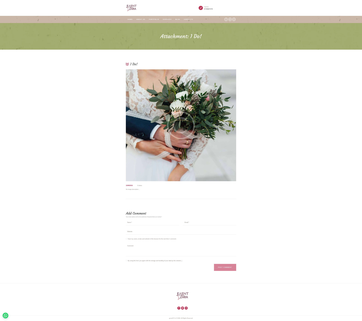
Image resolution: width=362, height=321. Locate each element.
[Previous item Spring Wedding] (153, 125)
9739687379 (208, 9)
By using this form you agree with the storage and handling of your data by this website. (155, 260)
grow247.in (172, 318)
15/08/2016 (129, 185)
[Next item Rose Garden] (208, 125)
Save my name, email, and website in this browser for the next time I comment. (152, 239)
